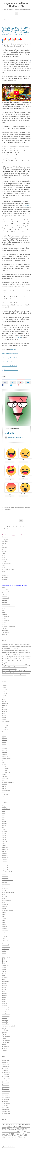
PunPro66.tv (5, 847)
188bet (4, 691)
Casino (3, 732)
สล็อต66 (4, 989)
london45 (4, 784)
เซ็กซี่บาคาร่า (5, 1030)
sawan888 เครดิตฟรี (7, 872)
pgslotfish (4, 841)
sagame (4, 863)
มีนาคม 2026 (5, 1070)
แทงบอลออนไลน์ (6, 1046)
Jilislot (3, 762)
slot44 (3, 545)
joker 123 (4, 596)
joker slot (4, 579)
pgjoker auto (17, 337)
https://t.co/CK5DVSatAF (11, 370)
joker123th (4, 770)
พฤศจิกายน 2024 (6, 1103)
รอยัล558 (4, 975)
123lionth (4, 685)
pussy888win (5, 857)
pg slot (3, 567)
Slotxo (3, 894)
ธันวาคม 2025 (5, 1077)
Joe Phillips (10, 432)
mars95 (4, 792)
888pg (3, 699)
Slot (3, 886)
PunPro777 (5, 849)
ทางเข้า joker (5, 577)
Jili (2, 760)
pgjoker (14, 507)
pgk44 (3, 827)
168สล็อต (4, 689)
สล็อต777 (4, 991)
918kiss (4, 588)
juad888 (4, 774)
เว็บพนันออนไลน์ (6, 1036)
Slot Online (5, 888)
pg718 (3, 813)
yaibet (3, 935)
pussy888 (4, 551)
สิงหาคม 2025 (5, 1085)
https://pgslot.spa (6, 563)
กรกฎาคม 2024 (5, 1111)
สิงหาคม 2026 (5, 1060)
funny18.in (4, 750)
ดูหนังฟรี (4, 618)
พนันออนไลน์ (5, 965)
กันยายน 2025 (5, 1083)
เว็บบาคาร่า (4, 628)
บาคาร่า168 (5, 955)
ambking (4, 717)
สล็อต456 (4, 985)
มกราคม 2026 (5, 1075)
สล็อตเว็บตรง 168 (6, 1014)
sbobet (4, 874)
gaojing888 (4, 752)
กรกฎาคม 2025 (5, 1087)
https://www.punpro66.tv (8, 626)
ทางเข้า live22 (5, 949)
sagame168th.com (6, 870)
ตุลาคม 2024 (5, 1105)
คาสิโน (3, 939)
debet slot (4, 738)
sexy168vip (5, 876)
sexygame (4, 882)
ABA (3, 707)
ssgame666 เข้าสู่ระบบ (7, 900)
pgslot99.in (5, 839)
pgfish (3, 819)
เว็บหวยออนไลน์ (6, 632)
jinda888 (4, 764)
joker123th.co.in (6, 772)
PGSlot (3, 829)
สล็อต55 (4, 987)
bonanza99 (5, 726)
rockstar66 (4, 861)
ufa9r (3, 920)
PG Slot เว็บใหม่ (6, 809)
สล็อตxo (4, 1001)
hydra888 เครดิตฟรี (6, 758)
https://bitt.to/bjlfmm (8, 362)
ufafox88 (4, 924)
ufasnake (4, 928)
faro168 (4, 742)
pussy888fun (5, 855)
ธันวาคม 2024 (5, 1101)
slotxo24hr (4, 896)
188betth (4, 693)
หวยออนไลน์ (5, 634)
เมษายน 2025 (5, 1093)
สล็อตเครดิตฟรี (5, 1010)
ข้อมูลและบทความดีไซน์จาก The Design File (16, 4)
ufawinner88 (5, 930)
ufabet (3, 922)
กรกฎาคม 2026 (5, 1062)
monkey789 (5, 794)
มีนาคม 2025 (5, 1095)
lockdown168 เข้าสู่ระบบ (8, 782)
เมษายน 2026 (5, 1068)
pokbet (4, 845)
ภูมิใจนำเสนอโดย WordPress (8, 1147)
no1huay (4, 797)
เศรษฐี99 (4, 1044)
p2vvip (3, 801)
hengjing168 (5, 756)
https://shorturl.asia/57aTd (9, 366)
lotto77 (4, 788)
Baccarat (4, 719)
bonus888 (4, 728)
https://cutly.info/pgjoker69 (9, 358)
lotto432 (4, 786)
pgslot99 (4, 837)
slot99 (3, 549)
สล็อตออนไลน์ (5, 1008)
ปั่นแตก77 (4, 963)
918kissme (4, 705)
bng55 (3, 723)
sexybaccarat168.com (7, 880)
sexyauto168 (5, 878)
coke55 (4, 736)
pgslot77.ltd (5, 835)
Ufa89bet (4, 918)
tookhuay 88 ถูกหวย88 (7, 910)
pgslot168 (4, 831)
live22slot (4, 614)
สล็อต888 (4, 547)
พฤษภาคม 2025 (6, 1091)
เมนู (16, 13)
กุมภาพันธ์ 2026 (6, 1072)
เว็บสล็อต (4, 1038)
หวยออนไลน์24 (5, 1024)
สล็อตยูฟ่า (4, 1006)
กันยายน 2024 (5, 1107)
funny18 (13, 1124)
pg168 (3, 811)
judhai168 (4, 776)
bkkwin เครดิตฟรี (6, 721)
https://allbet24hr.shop (8, 569)
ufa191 (3, 916)
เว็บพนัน (4, 1034)
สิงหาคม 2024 (5, 1109)
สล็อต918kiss (4, 1135)
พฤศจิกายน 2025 (6, 1079)
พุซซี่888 (4, 967)
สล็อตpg (4, 999)
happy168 (4, 754)
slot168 (4, 890)
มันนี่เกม (4, 969)
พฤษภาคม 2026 (6, 1066)
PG (2, 805)
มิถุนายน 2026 (5, 1064)
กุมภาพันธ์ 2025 (6, 1097)
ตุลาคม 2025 (5, 1081)
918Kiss (4, 701)
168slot (4, 687)
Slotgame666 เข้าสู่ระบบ (8, 892)
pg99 (3, 610)
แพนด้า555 (4, 1048)
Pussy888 (4, 853)
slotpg (3, 557)
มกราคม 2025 (5, 1099)
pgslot (3, 565)
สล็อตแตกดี (4, 1018)
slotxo (3, 555)
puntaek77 (4, 851)
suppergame (5, 902)
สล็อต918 (4, 995)
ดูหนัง (3, 943)
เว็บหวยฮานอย (5, 1042)
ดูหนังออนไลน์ (5, 575)
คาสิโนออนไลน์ (6, 941)
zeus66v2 (4, 937)
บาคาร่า (4, 553)
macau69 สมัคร (6, 790)
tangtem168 (5, 904)
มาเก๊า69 (4, 971)
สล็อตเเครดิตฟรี (5, 1016)
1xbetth (4, 561)
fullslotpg (4, 748)
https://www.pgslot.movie (8, 606)
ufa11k (3, 914)
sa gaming (4, 594)
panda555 (4, 803)
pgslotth (4, 843)
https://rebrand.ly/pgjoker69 (10, 354)
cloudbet (4, 734)
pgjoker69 (26, 205)
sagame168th (5, 868)
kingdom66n (5, 778)
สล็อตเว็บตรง (5, 541)
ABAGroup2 (5, 709)
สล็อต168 (4, 983)
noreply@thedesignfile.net (15, 437)
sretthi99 (4, 898)
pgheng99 (4, 823)
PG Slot (4, 807)
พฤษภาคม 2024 (6, 1113)
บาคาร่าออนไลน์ (6, 604)
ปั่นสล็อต (4, 959)
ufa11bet (4, 912)
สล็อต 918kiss (5, 981)
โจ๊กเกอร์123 (5, 537)
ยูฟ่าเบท (4, 973)
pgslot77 (4, 833)
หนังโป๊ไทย (4, 559)
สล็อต (3, 979)
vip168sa (4, 932)
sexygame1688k (6, 884)
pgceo (3, 817)
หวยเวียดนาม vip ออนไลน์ (8, 1026)
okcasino (4, 799)
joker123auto (5, 768)
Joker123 (4, 766)
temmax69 (4, 908)
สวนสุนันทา (5, 1020)
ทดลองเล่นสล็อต (6, 947)
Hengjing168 (5, 539)
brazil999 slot (5, 730)
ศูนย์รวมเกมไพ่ (5, 977)
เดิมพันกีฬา (4, 1032)
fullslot (3, 746)
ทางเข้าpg (4, 951)
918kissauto (5, 703)
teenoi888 (4, 906)
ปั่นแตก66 (4, 961)
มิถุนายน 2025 (5, 1089)
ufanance (4, 926)
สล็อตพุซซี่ (4, 1003)
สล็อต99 (4, 543)
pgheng (4, 821)
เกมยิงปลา (4, 1028)
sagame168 (5, 866)
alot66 (3, 713)
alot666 (4, 715)
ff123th (4, 744)
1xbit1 (3, 697)
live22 (3, 780)
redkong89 (4, 859)
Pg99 (3, 815)
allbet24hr (4, 711)
